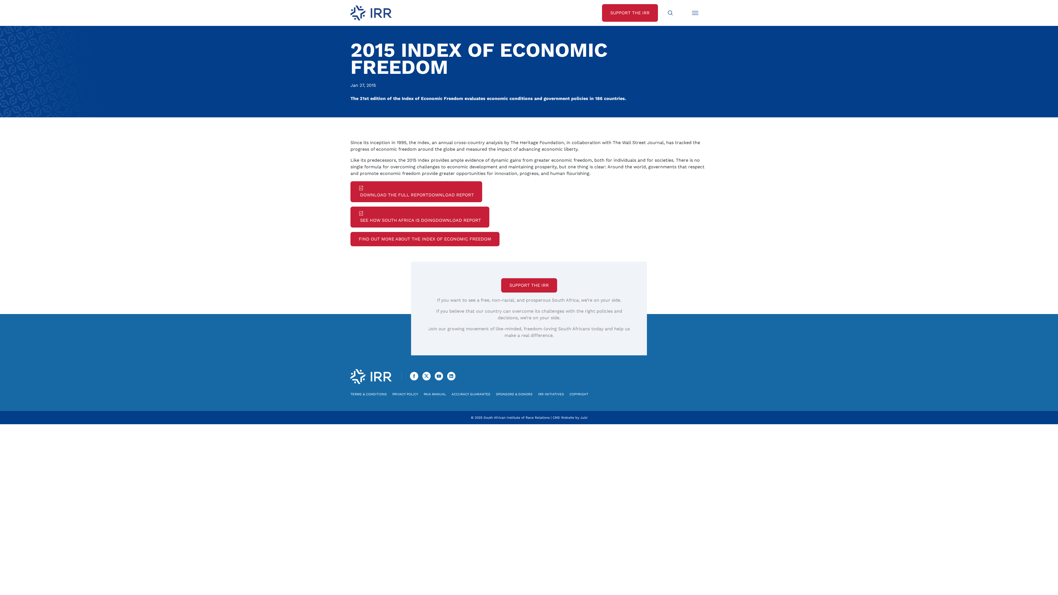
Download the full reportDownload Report (416, 195)
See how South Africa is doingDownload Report (420, 220)
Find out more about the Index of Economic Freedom (425, 239)
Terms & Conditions (368, 394)
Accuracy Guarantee (471, 394)
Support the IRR (529, 285)
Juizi (583, 418)
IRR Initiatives (551, 394)
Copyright (579, 394)
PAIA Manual (435, 394)
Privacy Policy (405, 394)
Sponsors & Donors (514, 394)
